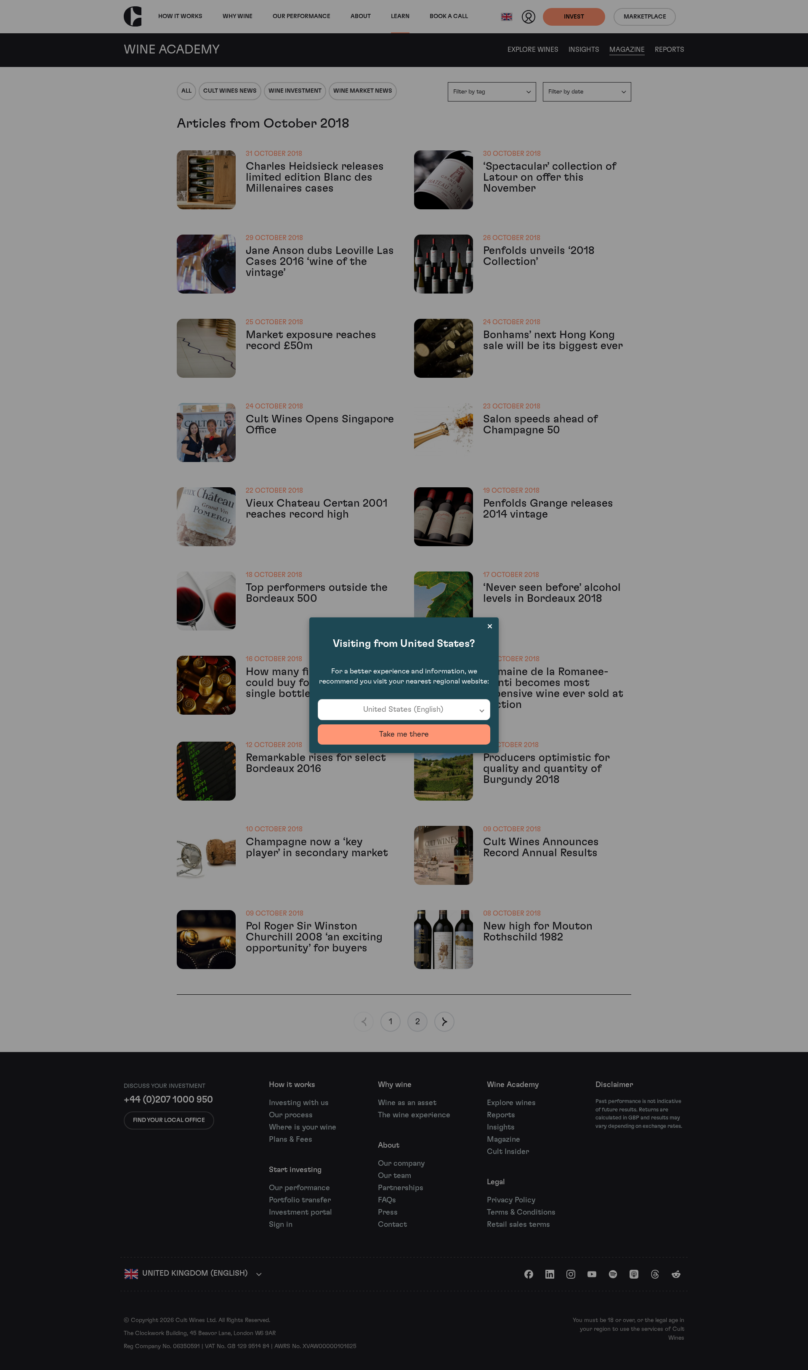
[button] (404, 709)
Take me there (404, 734)
